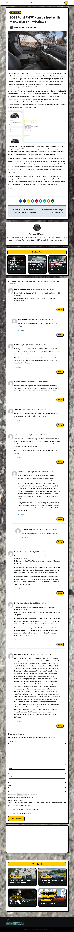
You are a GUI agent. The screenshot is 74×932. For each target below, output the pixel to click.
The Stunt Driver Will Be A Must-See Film (16, 263)
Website (10, 786)
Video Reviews (46, 900)
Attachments (12, 795)
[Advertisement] (37, 839)
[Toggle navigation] (7, 2)
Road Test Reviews (48, 897)
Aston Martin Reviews (49, 892)
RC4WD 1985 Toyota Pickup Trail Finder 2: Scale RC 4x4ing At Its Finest (57, 264)
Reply (60, 309)
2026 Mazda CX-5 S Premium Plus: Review (52, 881)
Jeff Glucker (17, 267)
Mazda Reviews (46, 877)
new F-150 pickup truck (37, 73)
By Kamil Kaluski (19, 27)
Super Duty (15, 169)
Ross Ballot (37, 267)
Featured (45, 895)
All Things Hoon (15, 12)
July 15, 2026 (34, 269)
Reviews (53, 895)
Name (10, 768)
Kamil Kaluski (38, 234)
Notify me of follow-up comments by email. (24, 809)
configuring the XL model (16, 99)
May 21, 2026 (55, 269)
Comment (12, 741)
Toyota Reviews (16, 877)
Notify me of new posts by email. (21, 813)
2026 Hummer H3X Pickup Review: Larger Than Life (36, 264)
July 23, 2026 (16, 269)
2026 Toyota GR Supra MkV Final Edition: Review (20, 881)
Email (10, 777)
